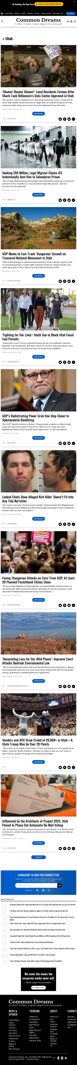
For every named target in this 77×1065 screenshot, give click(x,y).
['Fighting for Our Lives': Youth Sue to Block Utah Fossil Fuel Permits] (38, 309)
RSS (69, 1027)
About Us (54, 1016)
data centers (11, 118)
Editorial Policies (53, 1025)
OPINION (16, 13)
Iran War (33, 1035)
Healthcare (13, 1038)
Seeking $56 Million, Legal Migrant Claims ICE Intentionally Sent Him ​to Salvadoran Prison (32, 174)
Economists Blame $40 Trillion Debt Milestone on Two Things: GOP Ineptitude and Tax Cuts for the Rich (42, 904)
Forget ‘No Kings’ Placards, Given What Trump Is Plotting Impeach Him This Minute (36, 961)
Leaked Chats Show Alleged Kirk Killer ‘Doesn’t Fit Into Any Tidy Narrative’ (38, 498)
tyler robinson (12, 524)
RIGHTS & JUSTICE (46, 13)
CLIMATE (23, 13)
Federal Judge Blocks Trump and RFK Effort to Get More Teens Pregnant (32, 955)
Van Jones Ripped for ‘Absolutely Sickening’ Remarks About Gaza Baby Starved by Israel (37, 929)
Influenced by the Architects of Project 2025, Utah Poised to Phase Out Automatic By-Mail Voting (35, 822)
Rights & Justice (12, 1045)
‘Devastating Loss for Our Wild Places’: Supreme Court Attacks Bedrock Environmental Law (37, 660)
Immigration (34, 1019)
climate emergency (13, 362)
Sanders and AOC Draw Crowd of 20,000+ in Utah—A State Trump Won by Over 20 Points (37, 741)
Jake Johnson (6, 271)
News (3, 118)
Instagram (72, 1024)
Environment (14, 1036)
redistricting (11, 443)
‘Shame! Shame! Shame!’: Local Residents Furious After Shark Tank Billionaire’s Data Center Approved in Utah (38, 93)
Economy (13, 1030)
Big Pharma (34, 1024)
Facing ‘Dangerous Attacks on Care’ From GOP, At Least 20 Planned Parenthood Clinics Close (38, 579)
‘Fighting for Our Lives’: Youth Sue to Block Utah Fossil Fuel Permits (38, 336)
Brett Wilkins (6, 190)
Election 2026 (35, 1040)
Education (13, 1033)
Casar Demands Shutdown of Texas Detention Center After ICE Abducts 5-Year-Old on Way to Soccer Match (42, 918)
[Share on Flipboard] (64, 119)
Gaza (31, 1027)
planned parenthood (13, 605)
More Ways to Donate (53, 1038)
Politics (12, 1041)
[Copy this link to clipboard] (73, 119)
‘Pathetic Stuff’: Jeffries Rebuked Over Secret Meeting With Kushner (31, 942)
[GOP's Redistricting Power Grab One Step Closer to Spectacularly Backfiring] (38, 390)
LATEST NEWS (9, 13)
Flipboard (72, 1022)
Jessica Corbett (7, 352)
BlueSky (71, 1016)
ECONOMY (30, 13)
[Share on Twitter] (60, 119)
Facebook (72, 1019)
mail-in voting (11, 848)
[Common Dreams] (2, 13)
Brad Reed (5, 433)
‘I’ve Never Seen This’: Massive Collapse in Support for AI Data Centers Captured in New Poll (39, 911)
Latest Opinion (12, 1023)
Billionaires (34, 1038)
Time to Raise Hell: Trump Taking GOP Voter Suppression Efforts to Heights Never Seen (37, 923)
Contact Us (53, 1044)
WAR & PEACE (56, 13)
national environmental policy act (18, 686)
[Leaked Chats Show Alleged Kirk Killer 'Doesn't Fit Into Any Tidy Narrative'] (38, 471)
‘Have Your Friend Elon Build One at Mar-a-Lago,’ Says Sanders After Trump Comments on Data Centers (42, 948)
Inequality (33, 1022)
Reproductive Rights (35, 1031)
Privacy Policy (33, 1059)
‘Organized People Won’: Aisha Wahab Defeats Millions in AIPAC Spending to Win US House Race (40, 936)
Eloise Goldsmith (7, 838)
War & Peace (14, 1049)
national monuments (14, 281)
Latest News (14, 1020)
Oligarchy (33, 1016)
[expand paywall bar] (74, 1)
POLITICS (37, 13)
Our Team (52, 1020)
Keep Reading (38, 113)
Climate (12, 1027)
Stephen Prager (7, 109)
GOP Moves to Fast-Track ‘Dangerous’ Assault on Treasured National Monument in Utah (34, 255)
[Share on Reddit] (69, 119)
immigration (11, 199)
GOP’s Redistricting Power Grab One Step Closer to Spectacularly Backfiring (35, 417)
